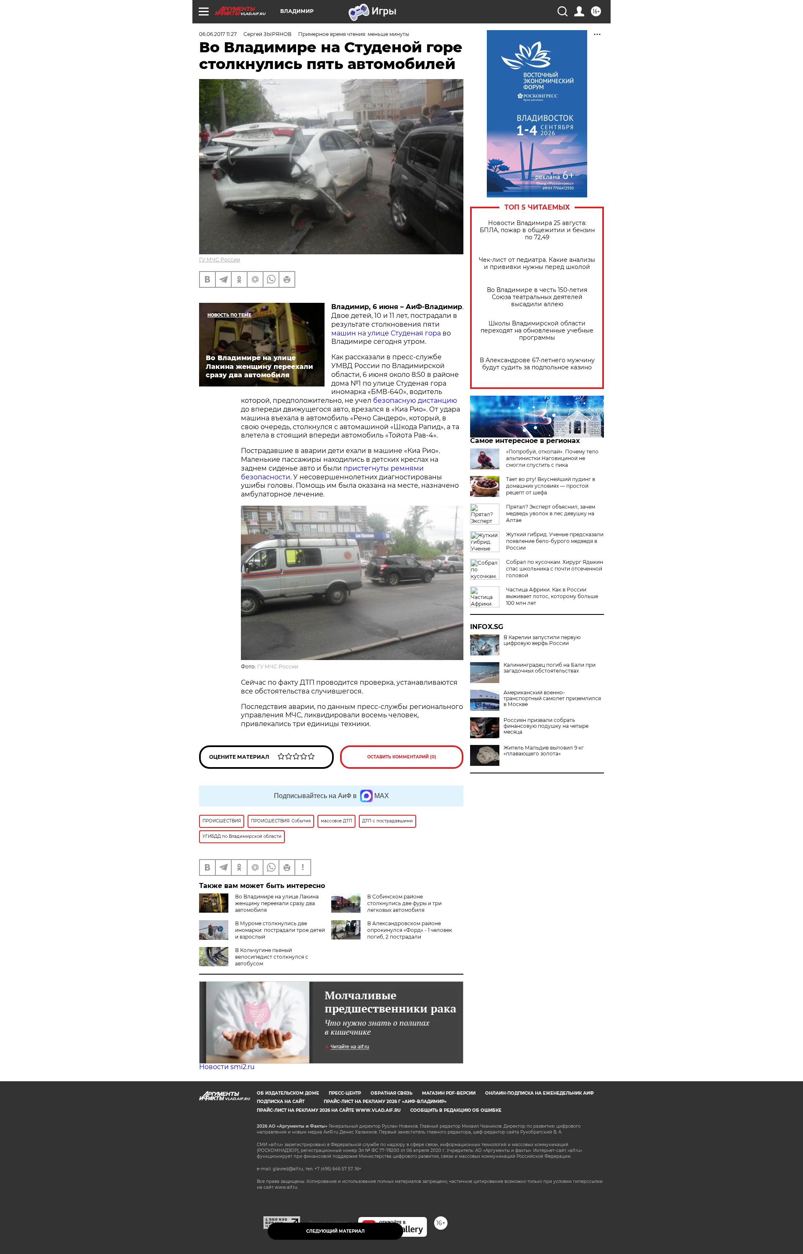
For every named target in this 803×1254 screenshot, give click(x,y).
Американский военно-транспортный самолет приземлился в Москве (552, 698)
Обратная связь (391, 1093)
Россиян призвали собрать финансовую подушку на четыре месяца (546, 726)
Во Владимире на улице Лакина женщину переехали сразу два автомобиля (277, 903)
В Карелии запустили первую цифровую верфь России (542, 640)
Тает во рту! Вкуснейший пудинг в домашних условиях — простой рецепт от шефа (550, 486)
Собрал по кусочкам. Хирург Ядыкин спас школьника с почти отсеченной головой (554, 568)
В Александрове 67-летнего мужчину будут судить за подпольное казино (537, 364)
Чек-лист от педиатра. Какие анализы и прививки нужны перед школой (537, 263)
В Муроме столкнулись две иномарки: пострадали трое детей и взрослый (280, 930)
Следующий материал (335, 1231)
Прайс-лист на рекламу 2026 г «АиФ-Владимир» (385, 1101)
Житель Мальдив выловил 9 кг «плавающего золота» (544, 751)
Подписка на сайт (280, 1101)
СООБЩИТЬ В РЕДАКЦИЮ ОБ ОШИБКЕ (455, 1110)
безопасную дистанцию (415, 400)
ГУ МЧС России (219, 259)
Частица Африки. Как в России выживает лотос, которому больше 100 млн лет (552, 596)
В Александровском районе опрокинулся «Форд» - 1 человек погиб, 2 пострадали (409, 930)
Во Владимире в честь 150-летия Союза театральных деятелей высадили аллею (537, 297)
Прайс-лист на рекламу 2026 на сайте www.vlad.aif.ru (329, 1110)
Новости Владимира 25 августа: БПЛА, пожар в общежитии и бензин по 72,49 (537, 230)
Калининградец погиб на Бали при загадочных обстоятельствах (550, 668)
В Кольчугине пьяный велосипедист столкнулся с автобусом (271, 957)
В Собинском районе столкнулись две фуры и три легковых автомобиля (404, 903)
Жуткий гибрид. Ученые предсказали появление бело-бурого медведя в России (555, 541)
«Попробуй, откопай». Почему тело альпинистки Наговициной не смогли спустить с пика (552, 458)
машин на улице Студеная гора (386, 333)
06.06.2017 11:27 (218, 34)
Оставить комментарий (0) (401, 757)
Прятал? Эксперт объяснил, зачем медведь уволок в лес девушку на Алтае (550, 513)
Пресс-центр (345, 1093)
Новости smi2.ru (227, 1067)
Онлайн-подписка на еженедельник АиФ (539, 1093)
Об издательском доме (288, 1093)
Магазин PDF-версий (449, 1093)
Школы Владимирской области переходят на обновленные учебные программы (537, 330)
